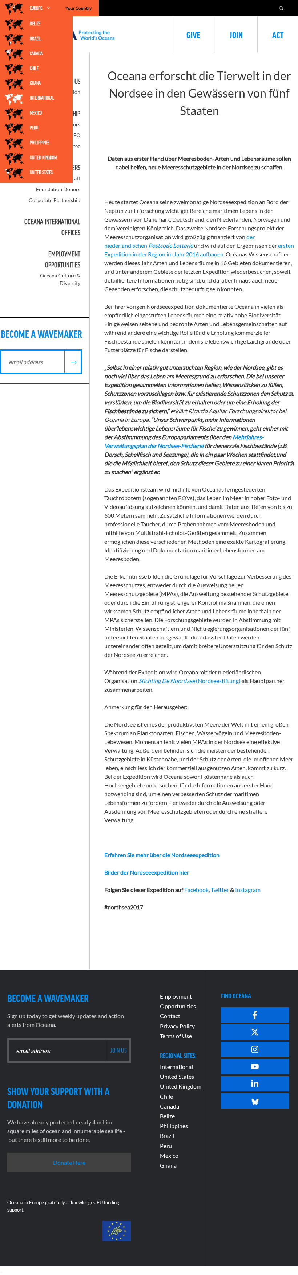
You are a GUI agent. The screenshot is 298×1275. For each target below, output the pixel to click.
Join (236, 34)
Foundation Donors (58, 189)
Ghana (35, 83)
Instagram (247, 889)
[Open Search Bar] (281, 8)
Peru (34, 127)
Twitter (220, 889)
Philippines (39, 142)
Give (193, 34)
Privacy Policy (177, 1026)
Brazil (35, 38)
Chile (34, 68)
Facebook (196, 889)
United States (41, 172)
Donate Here (69, 1162)
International (42, 97)
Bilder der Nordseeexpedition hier (146, 872)
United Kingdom (43, 157)
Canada (36, 53)
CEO (75, 135)
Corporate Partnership (54, 200)
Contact (170, 1015)
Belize (35, 23)
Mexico (36, 112)
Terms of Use (176, 1035)
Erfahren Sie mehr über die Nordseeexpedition (162, 854)
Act (277, 34)
